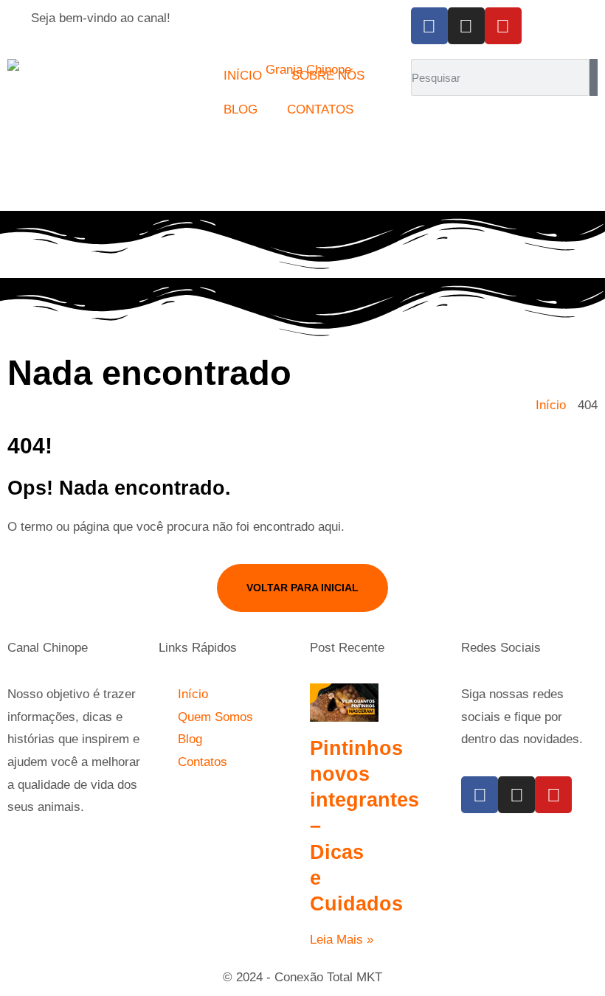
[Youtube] (503, 25)
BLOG (240, 109)
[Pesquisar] (594, 77)
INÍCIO (243, 76)
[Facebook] (429, 25)
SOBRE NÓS (327, 76)
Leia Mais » (341, 940)
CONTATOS (320, 109)
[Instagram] (466, 25)
